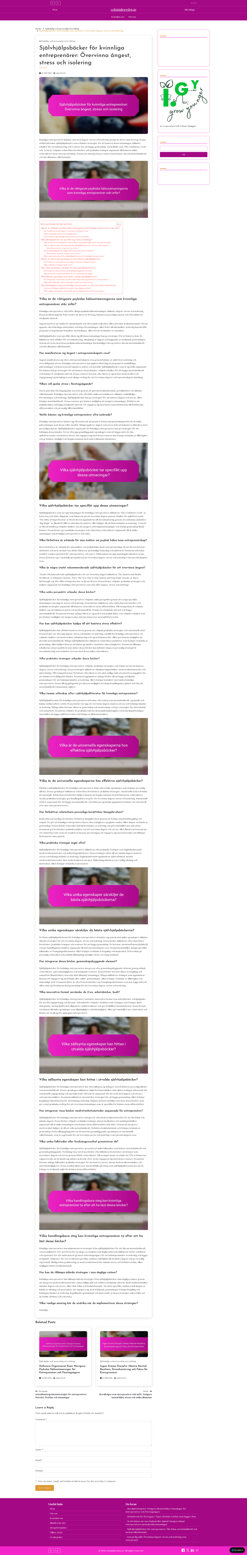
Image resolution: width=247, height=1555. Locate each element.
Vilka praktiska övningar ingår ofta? (58, 265)
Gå (183, 154)
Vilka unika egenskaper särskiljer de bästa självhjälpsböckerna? (68, 268)
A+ (53, 3)
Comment (41, 1419)
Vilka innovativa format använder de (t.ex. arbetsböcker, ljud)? (68, 274)
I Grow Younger (188, 126)
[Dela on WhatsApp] (197, 1551)
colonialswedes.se (123, 10)
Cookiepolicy (56, 1537)
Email (38, 1460)
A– (58, 3)
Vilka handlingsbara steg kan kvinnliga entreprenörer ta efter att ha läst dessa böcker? (79, 285)
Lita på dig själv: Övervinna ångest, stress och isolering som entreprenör (156, 1538)
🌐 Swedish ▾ (237, 1550)
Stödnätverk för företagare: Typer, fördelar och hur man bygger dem (161, 1516)
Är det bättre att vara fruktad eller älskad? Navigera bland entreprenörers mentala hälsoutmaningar (155, 1523)
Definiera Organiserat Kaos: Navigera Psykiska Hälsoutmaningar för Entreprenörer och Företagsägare (62, 1369)
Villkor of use (56, 1532)
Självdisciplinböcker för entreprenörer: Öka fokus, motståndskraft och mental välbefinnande (161, 1530)
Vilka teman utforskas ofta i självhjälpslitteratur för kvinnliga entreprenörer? (74, 256)
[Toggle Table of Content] (117, 224)
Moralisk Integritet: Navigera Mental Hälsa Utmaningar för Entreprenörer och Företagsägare (156, 1510)
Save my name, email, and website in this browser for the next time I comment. (77, 1481)
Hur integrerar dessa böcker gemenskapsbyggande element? (68, 271)
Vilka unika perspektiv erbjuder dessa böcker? (62, 248)
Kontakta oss (117, 17)
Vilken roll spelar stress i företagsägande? (60, 234)
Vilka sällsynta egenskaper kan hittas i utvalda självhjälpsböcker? (69, 276)
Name (39, 1449)
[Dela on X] (188, 1551)
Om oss (132, 17)
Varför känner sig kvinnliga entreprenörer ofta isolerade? (66, 237)
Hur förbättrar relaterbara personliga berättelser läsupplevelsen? (70, 262)
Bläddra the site (58, 1523)
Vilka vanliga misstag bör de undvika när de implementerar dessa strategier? (74, 291)
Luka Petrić (60, 73)
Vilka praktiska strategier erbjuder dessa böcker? (63, 253)
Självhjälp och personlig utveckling (57, 41)
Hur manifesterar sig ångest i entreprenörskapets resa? (66, 231)
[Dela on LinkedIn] (193, 1551)
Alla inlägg (189, 9)
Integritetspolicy (58, 1527)
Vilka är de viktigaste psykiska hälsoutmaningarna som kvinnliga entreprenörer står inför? (80, 228)
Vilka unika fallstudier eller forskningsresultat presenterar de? (68, 282)
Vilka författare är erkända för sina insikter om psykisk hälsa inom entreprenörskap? (77, 242)
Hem (54, 9)
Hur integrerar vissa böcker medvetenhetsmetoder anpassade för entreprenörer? (76, 279)
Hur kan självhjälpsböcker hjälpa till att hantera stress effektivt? (69, 251)
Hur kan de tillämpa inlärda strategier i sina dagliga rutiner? (67, 288)
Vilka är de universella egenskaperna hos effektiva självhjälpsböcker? (71, 259)
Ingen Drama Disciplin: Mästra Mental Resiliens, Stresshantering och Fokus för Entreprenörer (124, 1369)
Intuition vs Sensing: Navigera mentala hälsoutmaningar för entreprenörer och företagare (180, 176)
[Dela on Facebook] (183, 1551)
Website (39, 1470)
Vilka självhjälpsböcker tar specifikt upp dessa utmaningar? (67, 239)
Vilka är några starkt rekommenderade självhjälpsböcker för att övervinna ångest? (76, 245)
